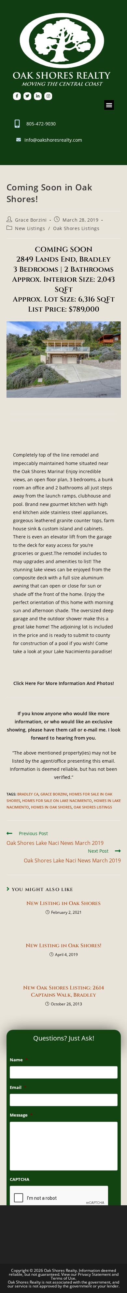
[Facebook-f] (17, 96)
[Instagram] (48, 96)
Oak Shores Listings (76, 228)
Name (19, 1060)
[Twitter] (27, 96)
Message (21, 1115)
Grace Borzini (31, 220)
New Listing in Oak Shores (63, 903)
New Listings (30, 228)
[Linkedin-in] (38, 96)
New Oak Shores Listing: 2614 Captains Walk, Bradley (63, 991)
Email (18, 1087)
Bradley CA (27, 794)
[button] (109, 105)
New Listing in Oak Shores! (63, 945)
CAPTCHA (19, 1179)
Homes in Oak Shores (51, 807)
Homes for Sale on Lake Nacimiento (57, 800)
